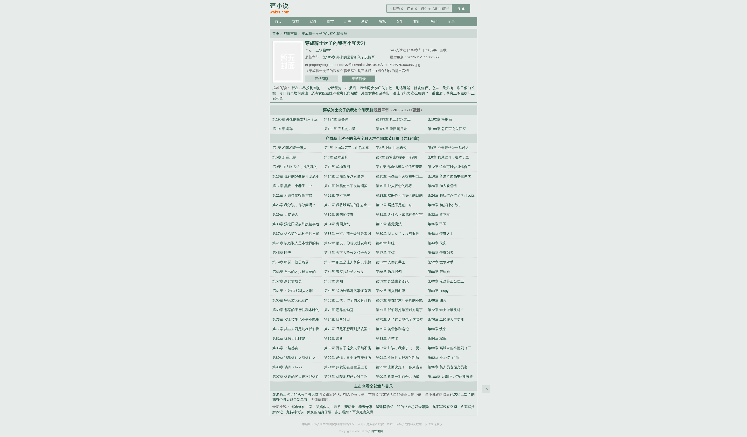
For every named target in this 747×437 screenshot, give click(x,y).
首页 (278, 22)
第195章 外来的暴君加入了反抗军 (349, 57)
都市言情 (290, 34)
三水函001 (324, 50)
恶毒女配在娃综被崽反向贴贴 (334, 93)
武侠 (313, 22)
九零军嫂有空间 (444, 407)
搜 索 (461, 9)
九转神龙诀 (295, 412)
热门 (434, 22)
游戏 (382, 22)
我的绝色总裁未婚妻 (413, 407)
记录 (451, 22)
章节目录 (359, 79)
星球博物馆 (385, 407)
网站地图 (377, 431)
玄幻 (295, 22)
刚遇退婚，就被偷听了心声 (417, 88)
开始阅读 (322, 79)
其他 (416, 22)
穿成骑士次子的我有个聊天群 (324, 34)
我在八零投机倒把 (306, 88)
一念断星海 (333, 88)
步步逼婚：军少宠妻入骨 (354, 412)
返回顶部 (486, 389)
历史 (347, 22)
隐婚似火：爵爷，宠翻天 (335, 407)
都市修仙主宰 (302, 407)
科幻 (364, 22)
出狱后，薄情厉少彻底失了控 (368, 88)
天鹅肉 (447, 88)
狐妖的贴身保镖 (319, 412)
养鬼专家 (365, 407)
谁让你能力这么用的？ (411, 93)
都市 (330, 22)
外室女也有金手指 (375, 93)
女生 (399, 22)
